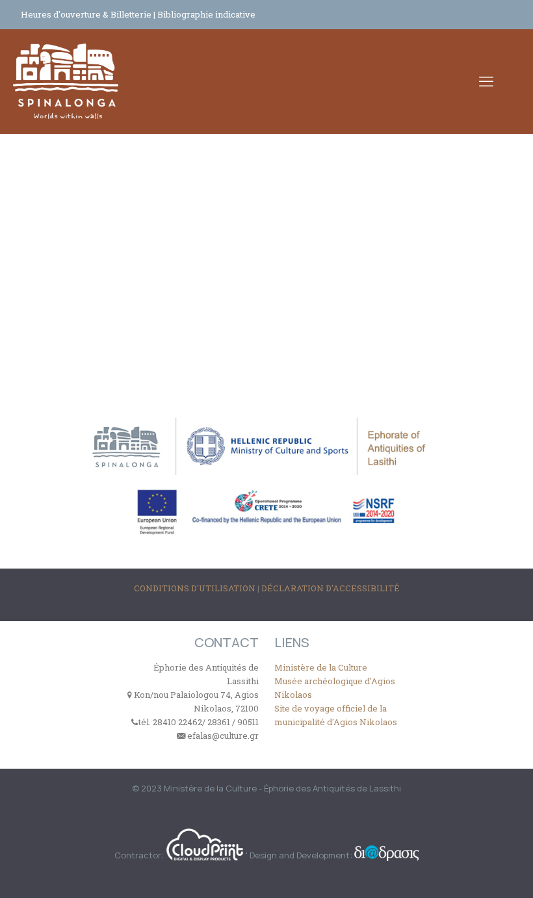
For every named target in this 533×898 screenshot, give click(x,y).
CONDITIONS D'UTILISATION (195, 588)
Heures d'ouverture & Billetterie (87, 14)
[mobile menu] (486, 81)
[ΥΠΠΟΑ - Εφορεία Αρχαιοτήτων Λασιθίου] (65, 81)
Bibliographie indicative (206, 14)
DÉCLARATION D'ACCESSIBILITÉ (330, 588)
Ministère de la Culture (320, 667)
